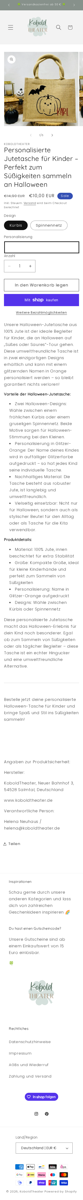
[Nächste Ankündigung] (74, 5)
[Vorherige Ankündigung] (9, 5)
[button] (11, 27)
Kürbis (16, 225)
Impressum (20, 1053)
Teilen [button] (14, 843)
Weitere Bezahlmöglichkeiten (41, 312)
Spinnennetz (49, 225)
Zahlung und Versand (30, 1076)
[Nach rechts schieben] (52, 135)
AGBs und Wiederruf (29, 1064)
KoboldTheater (32, 1191)
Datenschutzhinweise (30, 1041)
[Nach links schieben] (31, 135)
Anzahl (9, 256)
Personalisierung (18, 237)
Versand (30, 203)
